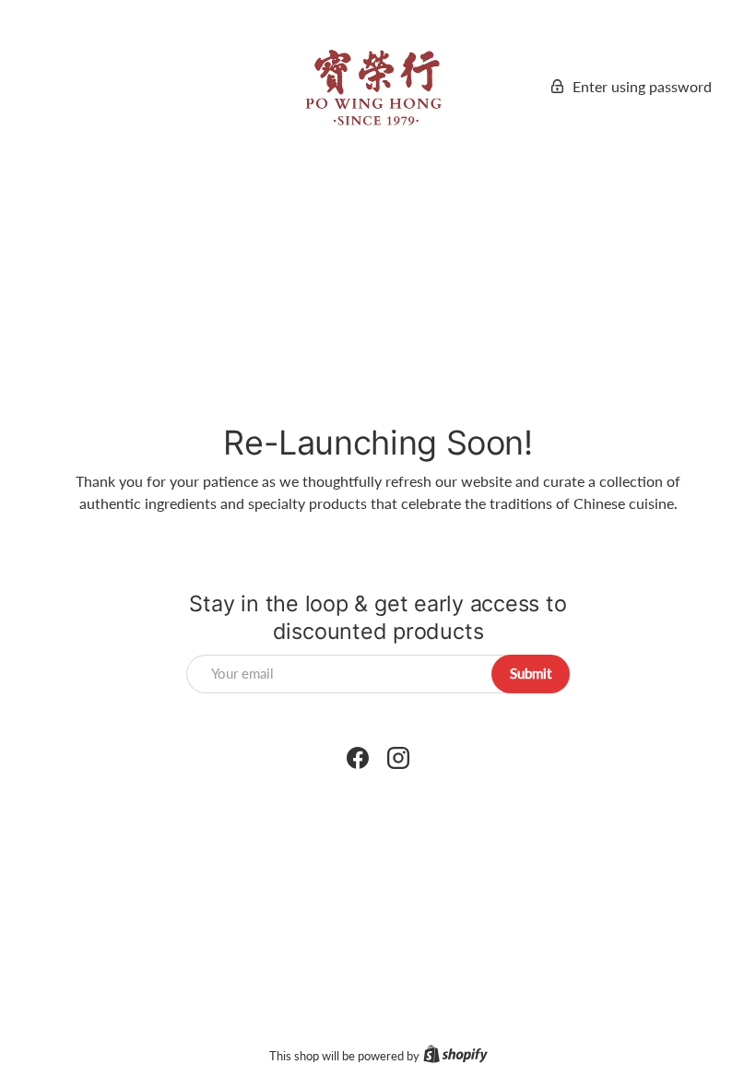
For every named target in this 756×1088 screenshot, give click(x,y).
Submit (530, 673)
